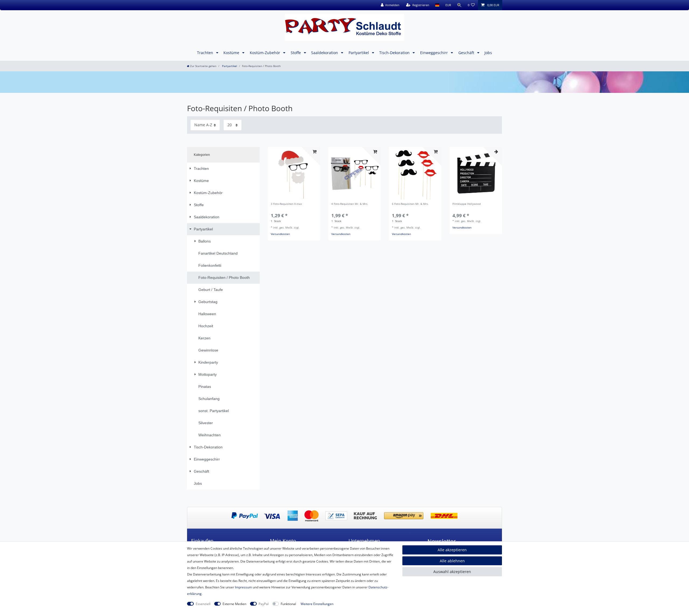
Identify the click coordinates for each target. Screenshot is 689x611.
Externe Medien (234, 604)
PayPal (264, 604)
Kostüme (231, 52)
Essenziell (203, 604)
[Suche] (459, 5)
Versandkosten (280, 234)
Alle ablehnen (452, 560)
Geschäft (466, 52)
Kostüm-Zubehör (265, 52)
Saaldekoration (325, 52)
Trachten (205, 52)
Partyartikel (359, 52)
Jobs (488, 52)
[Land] (437, 5)
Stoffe (296, 52)
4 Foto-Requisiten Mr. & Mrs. (349, 204)
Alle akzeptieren (452, 549)
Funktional (288, 604)
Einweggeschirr (434, 52)
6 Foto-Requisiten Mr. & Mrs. (410, 204)
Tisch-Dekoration (395, 52)
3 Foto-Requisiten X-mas (286, 204)
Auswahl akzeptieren (452, 571)
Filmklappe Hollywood (466, 204)
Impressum (243, 587)
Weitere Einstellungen (317, 604)
